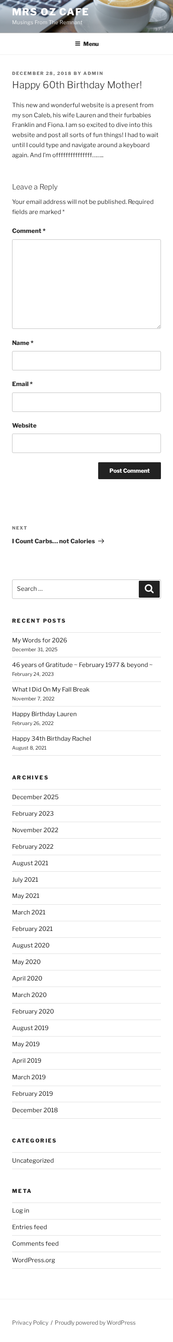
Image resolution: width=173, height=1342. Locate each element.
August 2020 (30, 945)
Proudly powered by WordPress (95, 1322)
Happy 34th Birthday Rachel (51, 738)
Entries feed (29, 1227)
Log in (20, 1210)
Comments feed (35, 1243)
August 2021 (30, 863)
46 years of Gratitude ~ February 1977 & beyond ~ (82, 665)
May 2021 (25, 896)
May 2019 (26, 1044)
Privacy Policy (30, 1322)
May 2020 (26, 962)
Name (22, 343)
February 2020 (33, 1011)
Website (24, 425)
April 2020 (27, 978)
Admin (93, 73)
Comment (28, 231)
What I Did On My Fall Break (50, 689)
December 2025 (35, 797)
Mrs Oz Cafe (50, 12)
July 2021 (25, 879)
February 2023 (33, 813)
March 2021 (28, 912)
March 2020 (29, 995)
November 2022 (35, 830)
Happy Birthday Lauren (44, 714)
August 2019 (30, 1028)
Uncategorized (33, 1160)
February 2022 (33, 846)
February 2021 (32, 929)
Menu (91, 43)
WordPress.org (33, 1260)
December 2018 (35, 1110)
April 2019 (26, 1060)
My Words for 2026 (39, 640)
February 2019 (32, 1093)
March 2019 (29, 1077)
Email (22, 384)
